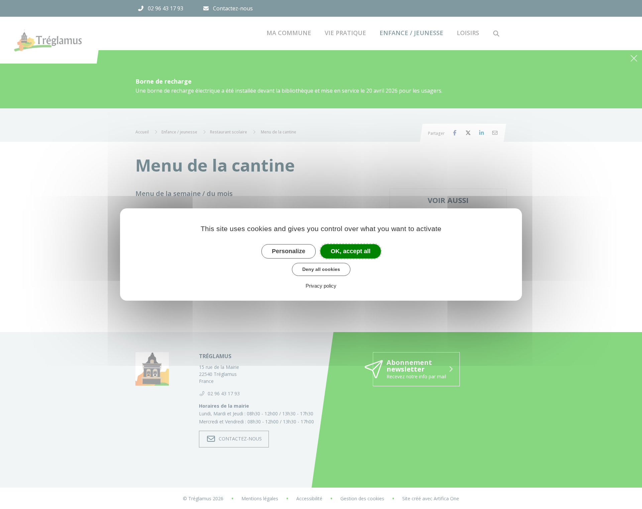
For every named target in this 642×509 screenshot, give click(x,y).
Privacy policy (321, 286)
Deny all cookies (321, 269)
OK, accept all (350, 251)
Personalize (288, 251)
